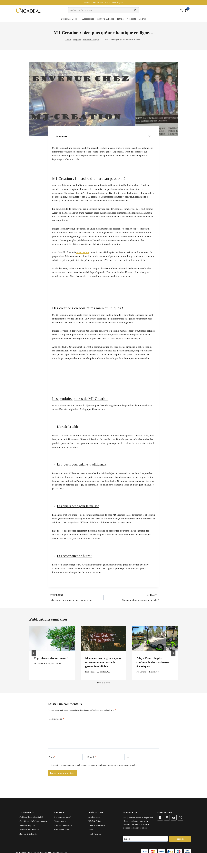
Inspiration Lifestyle (91, 40)
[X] (180, 817)
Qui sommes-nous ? (62, 817)
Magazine (77, 40)
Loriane (40, 663)
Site (128, 757)
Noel (90, 829)
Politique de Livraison (29, 829)
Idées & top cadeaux (97, 825)
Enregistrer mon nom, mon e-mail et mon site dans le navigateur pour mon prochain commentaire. (94, 765)
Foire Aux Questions (63, 825)
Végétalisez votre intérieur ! (51, 658)
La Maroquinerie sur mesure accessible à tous (70, 597)
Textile (120, 18)
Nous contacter (60, 821)
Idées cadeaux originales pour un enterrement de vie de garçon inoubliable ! (103, 662)
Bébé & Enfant (95, 821)
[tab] (98, 682)
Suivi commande (61, 829)
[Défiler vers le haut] (200, 842)
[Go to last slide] (34, 653)
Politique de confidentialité (31, 817)
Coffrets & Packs (105, 18)
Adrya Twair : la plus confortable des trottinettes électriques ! (152, 662)
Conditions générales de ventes (33, 821)
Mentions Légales (27, 825)
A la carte (131, 18)
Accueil (68, 40)
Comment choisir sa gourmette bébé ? (140, 597)
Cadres (142, 18)
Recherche (136, 10)
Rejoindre (180, 839)
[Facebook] (160, 817)
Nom (52, 757)
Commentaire (56, 719)
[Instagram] (167, 817)
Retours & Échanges (28, 834)
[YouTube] (174, 817)
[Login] (181, 10)
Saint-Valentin (94, 834)
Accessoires (88, 18)
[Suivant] (173, 653)
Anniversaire (94, 817)
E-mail (91, 757)
